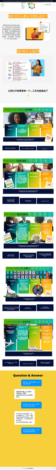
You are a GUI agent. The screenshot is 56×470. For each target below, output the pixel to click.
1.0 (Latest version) (47, 4)
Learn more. (47, 1)
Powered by (25, 468)
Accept (51, 1)
